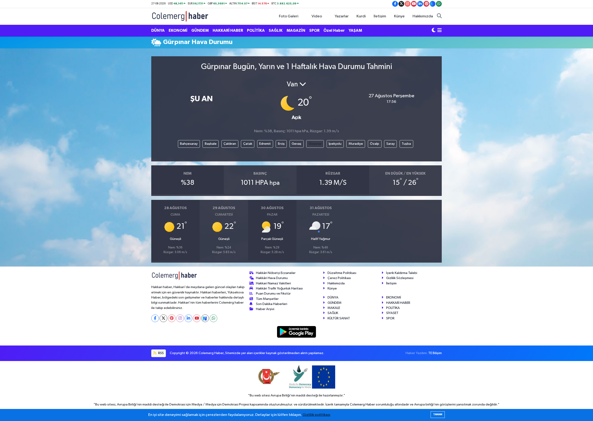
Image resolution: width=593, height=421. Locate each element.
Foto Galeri (288, 16)
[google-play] (296, 332)
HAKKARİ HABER (228, 30)
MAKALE (334, 308)
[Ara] (439, 16)
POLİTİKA (256, 30)
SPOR (314, 30)
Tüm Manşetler (267, 299)
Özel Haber (334, 30)
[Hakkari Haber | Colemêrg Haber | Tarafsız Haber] (180, 16)
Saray (390, 143)
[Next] (205, 318)
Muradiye (356, 143)
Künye (399, 16)
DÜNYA (158, 30)
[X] (163, 318)
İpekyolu (335, 143)
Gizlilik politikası (316, 415)
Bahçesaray (189, 143)
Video (317, 16)
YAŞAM (355, 30)
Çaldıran (230, 143)
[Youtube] (197, 318)
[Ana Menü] (439, 31)
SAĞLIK (276, 30)
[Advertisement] (130, 121)
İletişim (380, 16)
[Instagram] (180, 318)
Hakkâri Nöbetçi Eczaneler (276, 273)
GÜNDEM (200, 30)
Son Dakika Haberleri (271, 304)
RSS (161, 353)
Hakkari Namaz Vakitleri (273, 283)
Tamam (437, 414)
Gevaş (296, 143)
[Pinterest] (172, 318)
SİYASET (392, 313)
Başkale (211, 143)
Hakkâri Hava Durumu (272, 278)
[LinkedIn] (188, 318)
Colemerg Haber (362, 404)
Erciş (281, 143)
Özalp (374, 143)
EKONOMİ (178, 30)
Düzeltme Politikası (342, 273)
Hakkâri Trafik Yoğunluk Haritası (279, 288)
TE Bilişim (435, 353)
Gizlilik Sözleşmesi (399, 278)
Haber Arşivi (265, 309)
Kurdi (361, 16)
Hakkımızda (423, 16)
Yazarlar (342, 16)
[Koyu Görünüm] (433, 31)
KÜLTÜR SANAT (339, 318)
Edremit (265, 143)
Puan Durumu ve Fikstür (273, 293)
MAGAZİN (296, 30)
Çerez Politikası (339, 278)
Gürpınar (315, 143)
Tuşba (406, 143)
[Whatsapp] (213, 318)
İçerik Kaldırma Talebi (401, 273)
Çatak (247, 143)
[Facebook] (155, 318)
